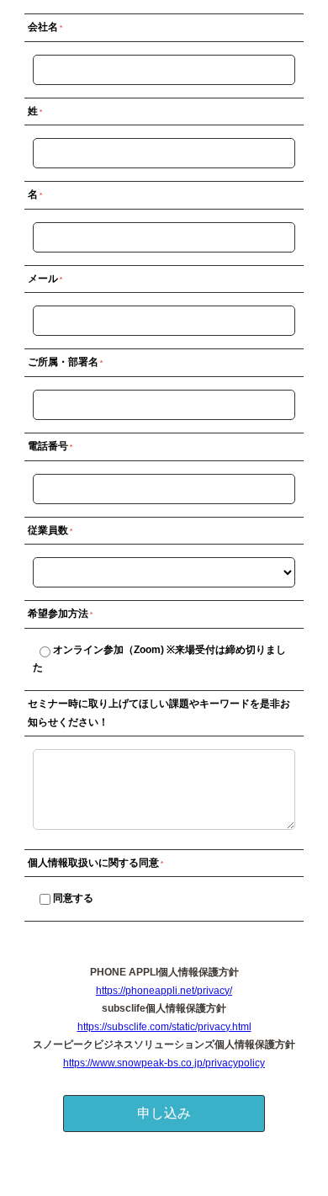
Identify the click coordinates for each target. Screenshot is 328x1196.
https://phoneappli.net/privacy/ (164, 991)
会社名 (43, 27)
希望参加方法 (58, 613)
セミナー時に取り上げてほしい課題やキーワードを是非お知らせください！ (159, 713)
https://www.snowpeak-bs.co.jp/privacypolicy (164, 1063)
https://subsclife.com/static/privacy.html (164, 1027)
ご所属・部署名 (63, 362)
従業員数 (48, 530)
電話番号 (48, 446)
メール (43, 278)
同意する (73, 898)
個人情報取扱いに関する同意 (93, 863)
